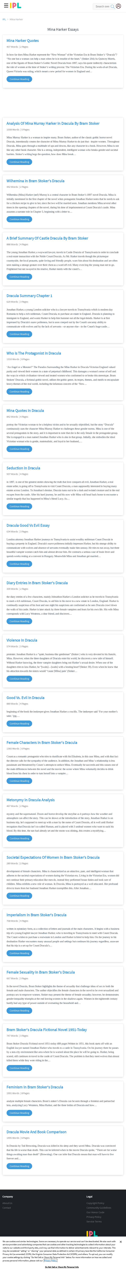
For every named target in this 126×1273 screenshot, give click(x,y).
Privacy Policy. (50, 1260)
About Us (7, 1203)
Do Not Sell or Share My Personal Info (62, 1267)
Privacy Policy (93, 1216)
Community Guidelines (98, 1207)
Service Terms (94, 1221)
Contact (6, 1207)
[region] (63, 1255)
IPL (4, 19)
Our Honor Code (95, 1212)
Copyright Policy (95, 1203)
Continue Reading (19, 79)
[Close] (120, 1241)
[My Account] (120, 6)
